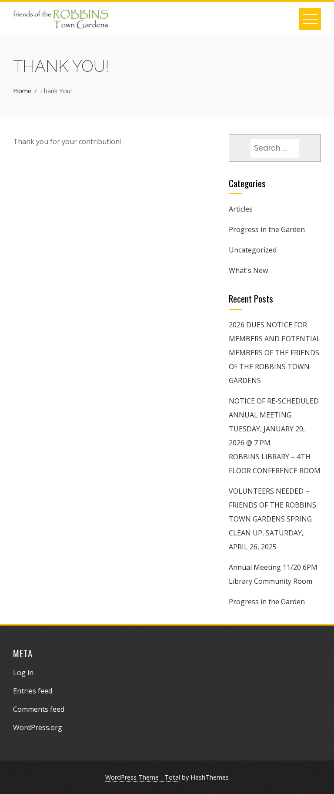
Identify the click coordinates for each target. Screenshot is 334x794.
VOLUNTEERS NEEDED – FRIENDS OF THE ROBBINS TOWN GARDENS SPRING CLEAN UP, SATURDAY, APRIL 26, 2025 (272, 519)
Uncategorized (253, 250)
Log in (23, 672)
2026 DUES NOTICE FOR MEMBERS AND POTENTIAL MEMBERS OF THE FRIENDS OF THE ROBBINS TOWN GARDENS (275, 352)
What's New (248, 270)
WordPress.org (37, 727)
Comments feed (38, 709)
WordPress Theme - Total (142, 777)
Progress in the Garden (267, 229)
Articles (241, 209)
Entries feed (32, 691)
